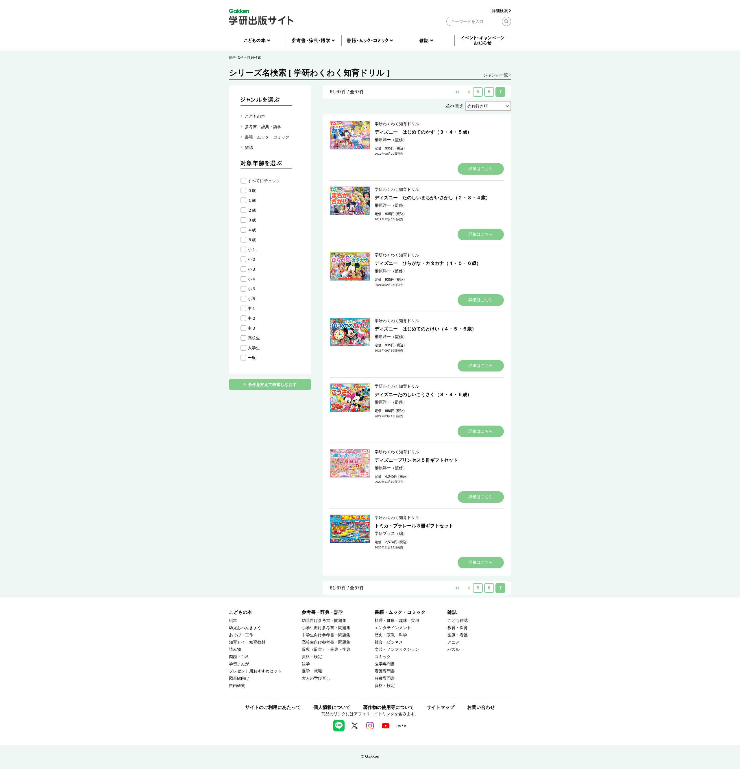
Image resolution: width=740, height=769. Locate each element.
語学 (306, 664)
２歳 (252, 210)
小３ (252, 269)
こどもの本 (240, 612)
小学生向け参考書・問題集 (326, 628)
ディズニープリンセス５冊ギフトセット (416, 460)
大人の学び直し (316, 678)
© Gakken (370, 756)
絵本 (233, 620)
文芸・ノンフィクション (397, 649)
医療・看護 (457, 635)
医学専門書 (385, 664)
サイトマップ (440, 707)
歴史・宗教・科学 (391, 635)
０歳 (252, 190)
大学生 (254, 347)
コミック (383, 657)
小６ (252, 298)
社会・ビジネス (389, 642)
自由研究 (237, 685)
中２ (252, 318)
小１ (252, 249)
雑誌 (452, 612)
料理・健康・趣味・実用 (397, 620)
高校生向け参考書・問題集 (326, 642)
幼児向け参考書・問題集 (324, 620)
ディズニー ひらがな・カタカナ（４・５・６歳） (428, 263)
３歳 (252, 220)
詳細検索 (500, 11)
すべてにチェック (264, 180)
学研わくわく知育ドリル (397, 123)
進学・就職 (312, 671)
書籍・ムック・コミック (400, 612)
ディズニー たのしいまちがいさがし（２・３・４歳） (432, 197)
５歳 (252, 239)
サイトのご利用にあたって (273, 707)
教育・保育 (457, 628)
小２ (252, 259)
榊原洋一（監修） (391, 139)
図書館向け (239, 678)
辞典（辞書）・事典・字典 (326, 649)
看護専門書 (385, 671)
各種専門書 (385, 678)
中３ (252, 328)
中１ (252, 308)
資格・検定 (312, 657)
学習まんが (239, 664)
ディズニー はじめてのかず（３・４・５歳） (423, 132)
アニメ (453, 642)
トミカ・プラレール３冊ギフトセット (414, 525)
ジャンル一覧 (496, 75)
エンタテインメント (393, 628)
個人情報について (331, 707)
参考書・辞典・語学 (322, 612)
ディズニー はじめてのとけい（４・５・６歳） (425, 328)
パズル (453, 649)
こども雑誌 (457, 620)
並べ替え (454, 105)
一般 (252, 357)
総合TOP (236, 58)
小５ (252, 288)
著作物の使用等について (388, 707)
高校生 (254, 338)
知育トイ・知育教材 (247, 642)
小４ (252, 279)
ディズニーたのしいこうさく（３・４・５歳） (423, 394)
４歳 (252, 230)
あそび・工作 (241, 635)
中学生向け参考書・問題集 (326, 635)
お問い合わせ (481, 707)
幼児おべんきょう (245, 628)
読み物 (235, 649)
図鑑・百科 (239, 657)
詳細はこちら (481, 168)
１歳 (252, 200)
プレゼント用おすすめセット (255, 671)
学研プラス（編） (391, 533)
